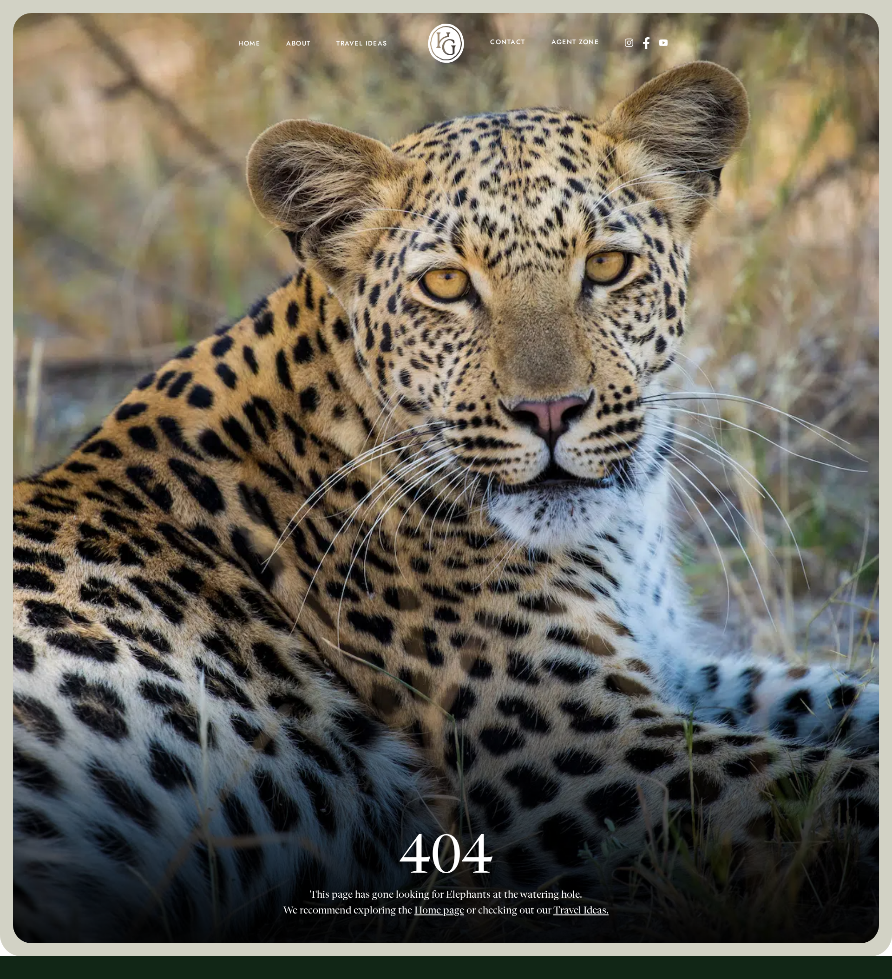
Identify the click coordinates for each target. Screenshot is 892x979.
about (298, 43)
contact (507, 41)
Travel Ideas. (581, 911)
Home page (439, 911)
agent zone (575, 41)
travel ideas (361, 43)
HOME (249, 43)
